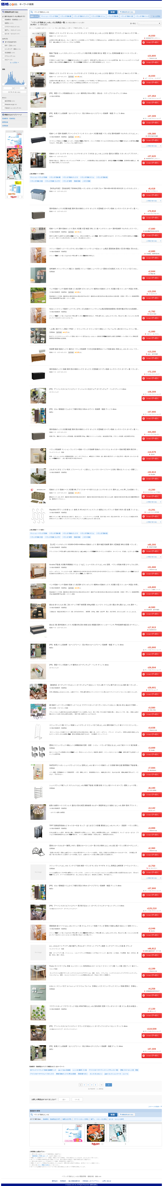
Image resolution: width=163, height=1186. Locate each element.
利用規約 (63, 1181)
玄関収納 (5, 126)
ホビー (8, 60)
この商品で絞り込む (151, 146)
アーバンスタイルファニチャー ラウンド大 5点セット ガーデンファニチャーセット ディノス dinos (91, 1026)
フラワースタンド (12, 27)
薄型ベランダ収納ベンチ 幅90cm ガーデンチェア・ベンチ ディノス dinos (81, 665)
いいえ (77, 1099)
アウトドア (10, 56)
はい (64, 1099)
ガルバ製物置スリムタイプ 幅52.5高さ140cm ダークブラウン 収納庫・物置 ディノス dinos (87, 886)
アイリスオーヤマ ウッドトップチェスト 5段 (103, 1070)
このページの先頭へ (154, 1106)
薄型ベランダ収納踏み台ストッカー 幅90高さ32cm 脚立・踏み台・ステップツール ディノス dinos (90, 93)
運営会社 (55, 1181)
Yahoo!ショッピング (13, 108)
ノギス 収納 (86, 181)
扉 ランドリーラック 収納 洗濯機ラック (43, 1070)
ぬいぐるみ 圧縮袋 (64, 1070)
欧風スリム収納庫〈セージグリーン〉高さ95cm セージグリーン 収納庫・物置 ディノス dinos (89, 645)
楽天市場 (10, 101)
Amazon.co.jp (11, 104)
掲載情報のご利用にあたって (40, 1156)
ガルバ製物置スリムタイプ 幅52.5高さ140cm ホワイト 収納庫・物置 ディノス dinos (85, 409)
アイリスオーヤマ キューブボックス (42, 1074)
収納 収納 (77, 181)
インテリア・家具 (13, 49)
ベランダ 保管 (67, 181)
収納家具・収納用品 (13, 19)
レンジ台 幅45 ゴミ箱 (80, 1070)
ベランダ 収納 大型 (127, 16)
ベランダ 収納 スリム (98, 16)
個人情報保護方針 (74, 1181)
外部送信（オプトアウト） (91, 1181)
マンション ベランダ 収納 (49, 16)
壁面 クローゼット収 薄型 (129, 1070)
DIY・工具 (10, 45)
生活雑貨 (10, 52)
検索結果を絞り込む (128, 12)
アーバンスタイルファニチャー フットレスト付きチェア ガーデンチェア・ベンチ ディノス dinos (90, 389)
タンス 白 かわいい (96, 1074)
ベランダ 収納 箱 (112, 16)
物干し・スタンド (13, 30)
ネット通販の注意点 (43, 1165)
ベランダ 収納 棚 (65, 16)
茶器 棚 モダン (83, 1074)
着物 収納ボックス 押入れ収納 (66, 1074)
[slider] (3, 84)
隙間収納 (5, 122)
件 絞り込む (14, 92)
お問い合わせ (106, 1181)
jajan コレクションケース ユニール (116, 1074)
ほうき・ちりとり (12, 33)
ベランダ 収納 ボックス (81, 16)
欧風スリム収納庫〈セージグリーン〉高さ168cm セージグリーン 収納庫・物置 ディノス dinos (89, 113)
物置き (9, 23)
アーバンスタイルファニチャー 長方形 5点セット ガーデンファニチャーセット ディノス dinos (89, 906)
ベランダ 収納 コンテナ (143, 16)
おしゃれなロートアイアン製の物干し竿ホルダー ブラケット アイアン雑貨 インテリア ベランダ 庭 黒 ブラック (90, 946)
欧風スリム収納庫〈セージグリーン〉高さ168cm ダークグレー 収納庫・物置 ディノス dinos (88, 1046)
